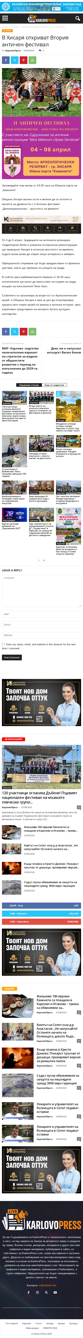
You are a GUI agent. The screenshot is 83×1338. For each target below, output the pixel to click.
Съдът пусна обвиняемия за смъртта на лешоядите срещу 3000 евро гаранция (50, 884)
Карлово (7, 403)
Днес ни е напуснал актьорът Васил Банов (64, 350)
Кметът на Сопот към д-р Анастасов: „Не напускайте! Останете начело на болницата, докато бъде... (57, 1030)
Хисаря (49, 1323)
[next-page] (44, 560)
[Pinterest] (23, 60)
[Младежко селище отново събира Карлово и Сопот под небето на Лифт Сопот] (68, 406)
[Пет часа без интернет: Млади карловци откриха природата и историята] (68, 487)
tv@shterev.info (47, 1285)
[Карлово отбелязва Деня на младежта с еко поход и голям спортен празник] (68, 526)
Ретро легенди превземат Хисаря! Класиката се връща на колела (68, 452)
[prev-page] (39, 560)
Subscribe (72, 921)
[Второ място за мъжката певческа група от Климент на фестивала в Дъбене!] (41, 397)
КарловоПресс (13, 50)
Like (76, 905)
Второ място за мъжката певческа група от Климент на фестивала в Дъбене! (40, 409)
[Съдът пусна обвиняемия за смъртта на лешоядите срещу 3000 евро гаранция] (11, 887)
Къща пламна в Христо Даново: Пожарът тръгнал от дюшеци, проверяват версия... (51, 865)
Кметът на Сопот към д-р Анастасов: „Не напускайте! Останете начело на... (51, 847)
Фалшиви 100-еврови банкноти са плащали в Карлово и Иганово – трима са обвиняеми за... (57, 1002)
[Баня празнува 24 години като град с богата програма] (41, 487)
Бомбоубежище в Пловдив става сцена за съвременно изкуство (13, 500)
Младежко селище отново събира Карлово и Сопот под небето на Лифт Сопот (68, 427)
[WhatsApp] (32, 60)
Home (4, 26)
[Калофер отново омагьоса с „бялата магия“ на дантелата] (41, 443)
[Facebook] (6, 60)
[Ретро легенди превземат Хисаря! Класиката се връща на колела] (68, 441)
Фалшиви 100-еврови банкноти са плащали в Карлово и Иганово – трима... (51, 828)
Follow (73, 913)
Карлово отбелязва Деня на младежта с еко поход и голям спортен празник (66, 550)
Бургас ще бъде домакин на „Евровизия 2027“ (11, 526)
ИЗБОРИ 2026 (50, 1328)
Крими (61, 1323)
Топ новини (11, 1323)
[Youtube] (55, 1292)
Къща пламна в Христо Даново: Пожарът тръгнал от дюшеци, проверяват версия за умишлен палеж (58, 1055)
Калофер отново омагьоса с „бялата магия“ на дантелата (40, 456)
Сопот (39, 1323)
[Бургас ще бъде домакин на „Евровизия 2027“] (14, 515)
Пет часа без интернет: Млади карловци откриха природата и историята (68, 500)
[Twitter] (15, 60)
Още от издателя (54, 385)
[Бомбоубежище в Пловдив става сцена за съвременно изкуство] (14, 487)
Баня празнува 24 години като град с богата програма (39, 498)
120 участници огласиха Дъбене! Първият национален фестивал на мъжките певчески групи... (39, 797)
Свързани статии (29, 385)
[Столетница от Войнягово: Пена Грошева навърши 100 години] (14, 451)
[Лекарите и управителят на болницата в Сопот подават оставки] (18, 1111)
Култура (15, 26)
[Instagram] (37, 1292)
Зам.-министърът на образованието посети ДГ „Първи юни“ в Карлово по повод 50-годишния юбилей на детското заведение (41, 529)
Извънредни (9, 520)
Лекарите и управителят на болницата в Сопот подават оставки (57, 1108)
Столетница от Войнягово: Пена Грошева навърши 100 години (14, 472)
